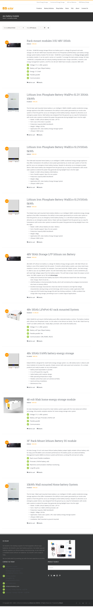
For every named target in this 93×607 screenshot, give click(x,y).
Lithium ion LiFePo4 (34, 603)
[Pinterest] (60, 575)
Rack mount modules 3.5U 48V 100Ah (49, 40)
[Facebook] (48, 575)
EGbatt (61, 603)
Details (40, 82)
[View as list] (48, 28)
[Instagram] (57, 575)
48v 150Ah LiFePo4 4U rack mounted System (53, 309)
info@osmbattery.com (12, 586)
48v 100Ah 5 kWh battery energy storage (50, 353)
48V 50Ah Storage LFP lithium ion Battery (51, 254)
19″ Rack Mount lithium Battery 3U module (51, 440)
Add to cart (31, 82)
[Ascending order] (23, 28)
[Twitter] (51, 575)
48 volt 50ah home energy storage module (51, 399)
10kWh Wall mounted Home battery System (52, 484)
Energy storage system (82, 55)
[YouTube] (54, 575)
